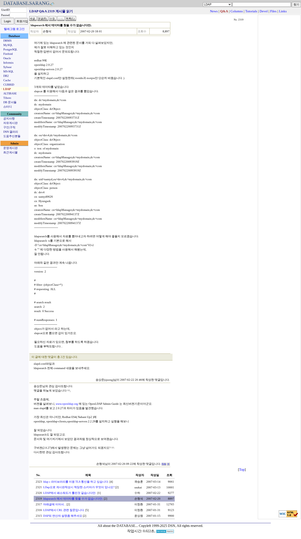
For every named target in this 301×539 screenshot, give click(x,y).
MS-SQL (8, 71)
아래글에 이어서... (54, 504)
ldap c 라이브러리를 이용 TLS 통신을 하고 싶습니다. (76, 481)
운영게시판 (10, 148)
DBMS (7, 40)
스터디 (7, 106)
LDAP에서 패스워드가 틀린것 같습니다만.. (70, 493)
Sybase (7, 67)
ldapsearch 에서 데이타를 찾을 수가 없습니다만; (73, 498)
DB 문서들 (10, 102)
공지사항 (9, 118)
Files (273, 11)
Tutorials (251, 11)
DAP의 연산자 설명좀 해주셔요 (62, 515)
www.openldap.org (67, 403)
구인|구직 (9, 127)
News (214, 11)
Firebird (8, 53)
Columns (236, 11)
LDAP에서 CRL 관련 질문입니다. (64, 510)
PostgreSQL (10, 49)
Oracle (7, 58)
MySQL (8, 45)
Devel (264, 11)
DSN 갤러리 (10, 131)
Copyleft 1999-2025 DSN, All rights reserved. (171, 526)
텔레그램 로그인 (14, 29)
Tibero (7, 97)
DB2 (6, 75)
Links (283, 11)
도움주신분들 (11, 136)
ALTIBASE (10, 93)
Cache (7, 80)
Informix (8, 62)
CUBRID (8, 84)
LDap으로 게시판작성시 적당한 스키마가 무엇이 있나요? (79, 487)
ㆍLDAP (5, 89)
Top (242, 469)
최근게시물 (10, 152)
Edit (164, 464)
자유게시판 (10, 123)
